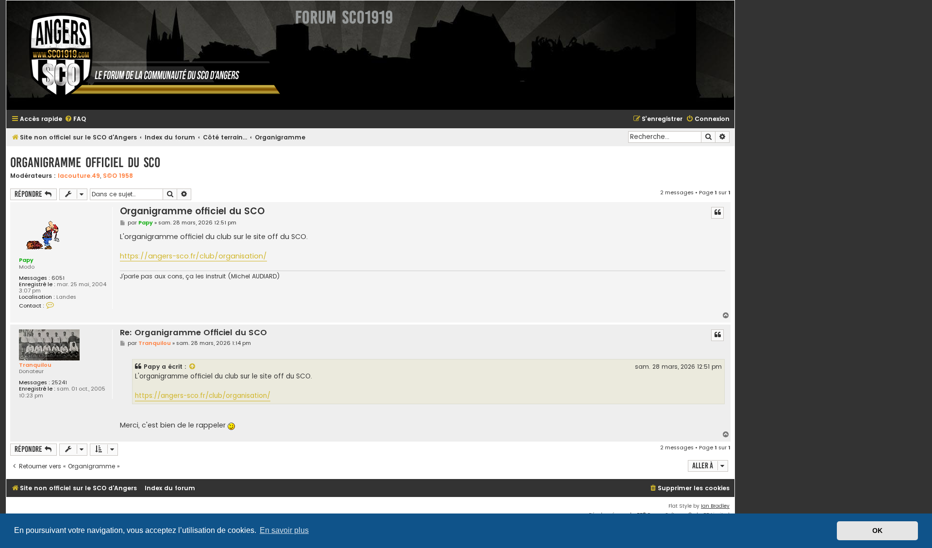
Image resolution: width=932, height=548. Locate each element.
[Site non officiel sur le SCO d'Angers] (147, 55)
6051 (58, 278)
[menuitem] (75, 119)
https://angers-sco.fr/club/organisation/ (193, 256)
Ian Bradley (715, 506)
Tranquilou (35, 365)
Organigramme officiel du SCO (85, 162)
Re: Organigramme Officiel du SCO (193, 333)
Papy (26, 260)
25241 (59, 382)
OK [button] (877, 530)
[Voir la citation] (192, 367)
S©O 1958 (118, 175)
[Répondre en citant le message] (717, 213)
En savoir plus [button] (284, 530)
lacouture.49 (79, 175)
